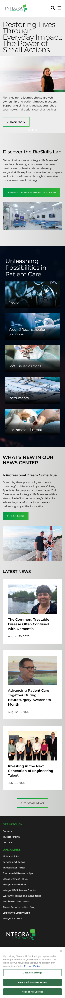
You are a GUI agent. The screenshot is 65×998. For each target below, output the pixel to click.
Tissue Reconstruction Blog (19, 907)
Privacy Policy (32, 966)
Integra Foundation (14, 884)
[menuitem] (53, 8)
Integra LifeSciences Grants (19, 890)
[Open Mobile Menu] (59, 8)
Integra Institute (12, 918)
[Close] (61, 951)
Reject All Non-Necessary (32, 982)
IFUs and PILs (11, 856)
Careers (7, 831)
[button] (29, 130)
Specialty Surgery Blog (16, 912)
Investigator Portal (14, 867)
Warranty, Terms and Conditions (22, 895)
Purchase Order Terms (16, 901)
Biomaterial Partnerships (18, 873)
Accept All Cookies (32, 991)
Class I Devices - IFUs (15, 878)
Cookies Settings (32, 972)
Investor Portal (11, 836)
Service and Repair (14, 861)
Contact (7, 842)
